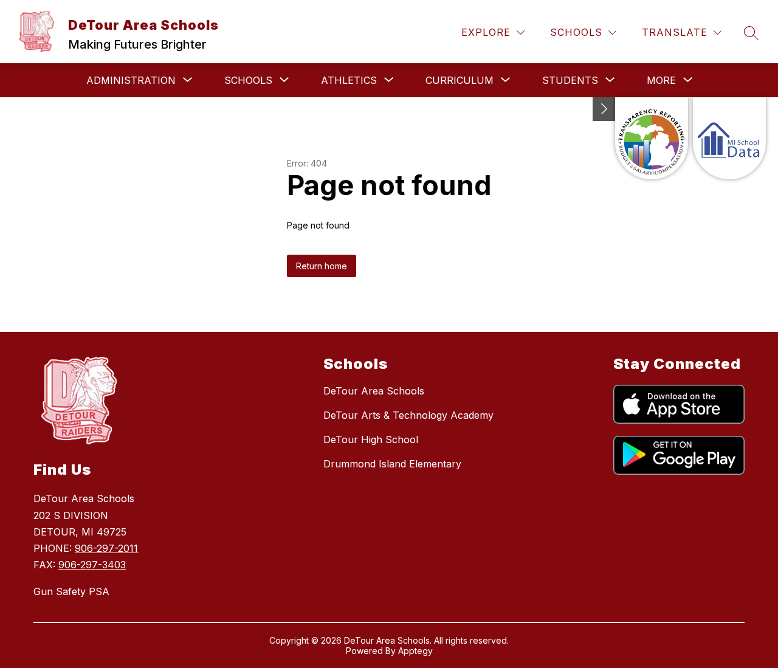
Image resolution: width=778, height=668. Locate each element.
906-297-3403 (92, 565)
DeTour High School (370, 439)
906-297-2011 (106, 548)
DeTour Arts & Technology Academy (408, 415)
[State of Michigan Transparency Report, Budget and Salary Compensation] (651, 138)
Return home (321, 266)
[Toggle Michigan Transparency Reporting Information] (604, 109)
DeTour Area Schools (373, 391)
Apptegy (415, 651)
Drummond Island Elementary (392, 464)
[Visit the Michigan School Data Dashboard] (729, 138)
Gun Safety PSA (71, 591)
